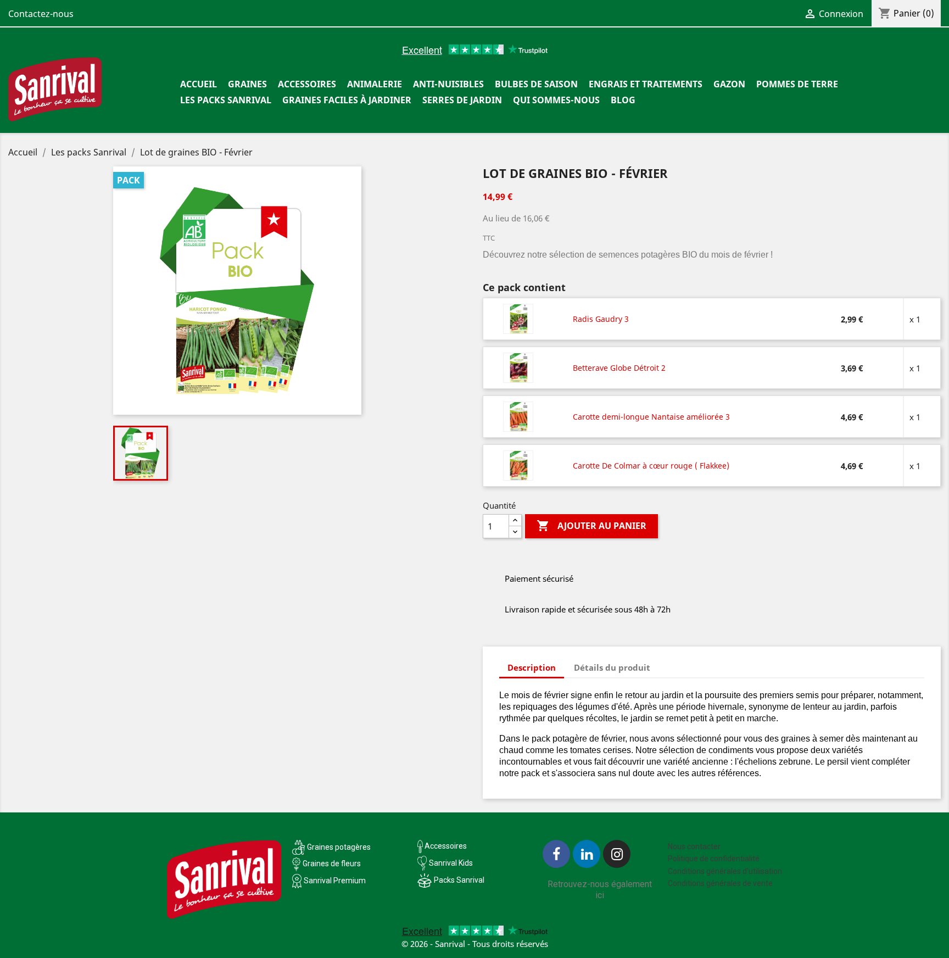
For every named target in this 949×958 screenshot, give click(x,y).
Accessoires (307, 84)
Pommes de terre (797, 84)
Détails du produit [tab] (612, 667)
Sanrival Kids (451, 863)
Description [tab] (531, 667)
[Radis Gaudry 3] (519, 318)
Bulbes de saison (536, 84)
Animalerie (374, 84)
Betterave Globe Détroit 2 (619, 368)
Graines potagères (339, 847)
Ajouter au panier (591, 525)
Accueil (198, 84)
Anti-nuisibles (448, 84)
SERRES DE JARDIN (462, 100)
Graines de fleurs (332, 863)
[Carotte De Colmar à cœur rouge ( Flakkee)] (519, 465)
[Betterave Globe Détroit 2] (519, 367)
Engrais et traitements (645, 84)
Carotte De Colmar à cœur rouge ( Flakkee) (651, 465)
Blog (623, 100)
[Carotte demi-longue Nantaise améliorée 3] (519, 416)
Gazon (729, 84)
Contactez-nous (41, 14)
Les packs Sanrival (225, 100)
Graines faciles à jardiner (346, 100)
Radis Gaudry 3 (601, 319)
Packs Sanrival (459, 880)
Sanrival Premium (335, 880)
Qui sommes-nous (556, 100)
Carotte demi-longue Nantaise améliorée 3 (651, 416)
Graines (247, 84)
